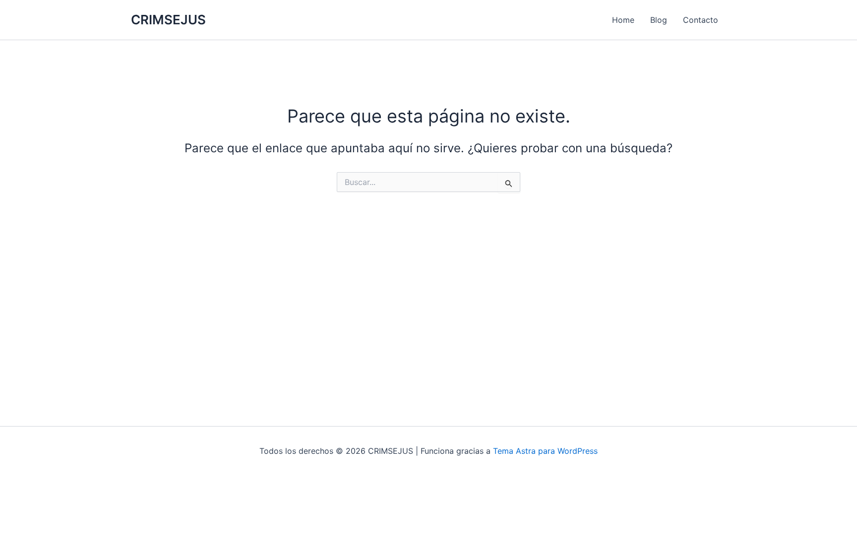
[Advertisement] (428, 293)
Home (623, 20)
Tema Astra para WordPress (545, 451)
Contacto (700, 20)
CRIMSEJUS (168, 19)
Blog (658, 20)
